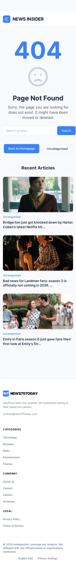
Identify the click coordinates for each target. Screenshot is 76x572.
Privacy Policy (11, 519)
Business (8, 444)
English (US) (25, 558)
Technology (10, 437)
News (6, 450)
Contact (8, 488)
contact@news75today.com (20, 413)
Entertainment (11, 457)
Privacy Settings (48, 558)
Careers (8, 494)
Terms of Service (13, 525)
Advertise (9, 501)
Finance (7, 463)
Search (66, 130)
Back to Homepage (21, 148)
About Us (8, 481)
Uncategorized (57, 148)
